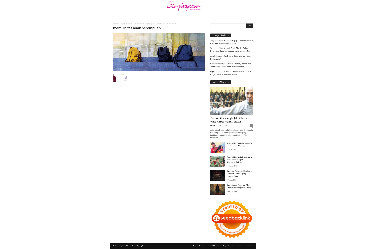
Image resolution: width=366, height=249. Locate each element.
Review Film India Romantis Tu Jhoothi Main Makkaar (239, 144)
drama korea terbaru (245, 246)
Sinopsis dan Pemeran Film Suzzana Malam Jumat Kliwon (239, 186)
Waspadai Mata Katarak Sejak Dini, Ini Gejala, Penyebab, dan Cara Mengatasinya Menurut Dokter (231, 49)
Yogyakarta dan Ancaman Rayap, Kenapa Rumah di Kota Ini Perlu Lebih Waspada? (231, 42)
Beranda (116, 24)
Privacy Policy (198, 246)
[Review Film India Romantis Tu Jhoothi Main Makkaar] (217, 147)
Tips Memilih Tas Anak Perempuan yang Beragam (137, 24)
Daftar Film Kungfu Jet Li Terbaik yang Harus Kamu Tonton (230, 120)
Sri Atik (213, 125)
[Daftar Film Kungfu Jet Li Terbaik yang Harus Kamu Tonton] (231, 101)
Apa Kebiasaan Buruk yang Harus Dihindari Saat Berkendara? (230, 57)
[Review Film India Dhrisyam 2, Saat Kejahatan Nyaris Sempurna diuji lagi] (217, 161)
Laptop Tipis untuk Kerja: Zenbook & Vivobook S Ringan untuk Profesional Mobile (230, 73)
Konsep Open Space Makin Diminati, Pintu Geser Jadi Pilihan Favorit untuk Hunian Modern (230, 65)
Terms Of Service (213, 246)
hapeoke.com (228, 246)
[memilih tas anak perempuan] (159, 52)
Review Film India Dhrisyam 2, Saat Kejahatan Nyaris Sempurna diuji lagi (239, 160)
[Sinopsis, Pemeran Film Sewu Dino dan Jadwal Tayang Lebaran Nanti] (217, 175)
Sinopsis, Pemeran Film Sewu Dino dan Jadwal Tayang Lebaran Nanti (239, 174)
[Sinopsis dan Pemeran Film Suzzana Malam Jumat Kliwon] (217, 189)
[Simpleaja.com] (183, 6)
